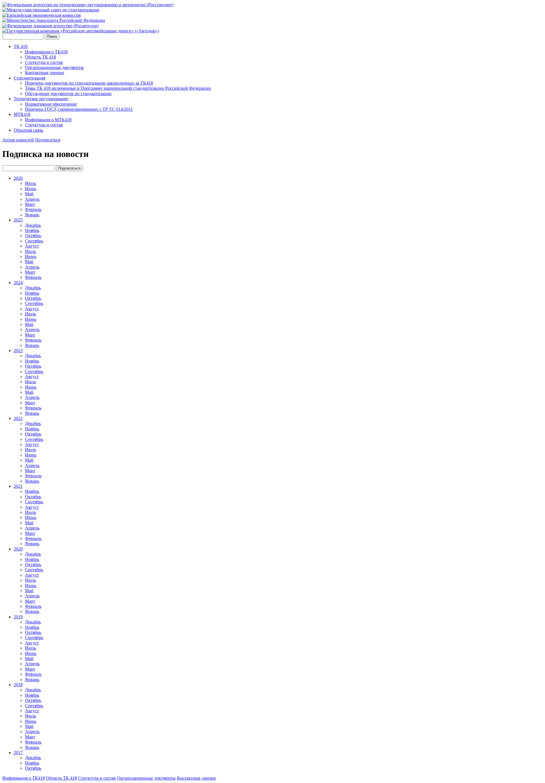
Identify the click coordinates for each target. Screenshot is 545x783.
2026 (18, 178)
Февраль (33, 209)
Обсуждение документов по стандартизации (68, 93)
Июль (30, 183)
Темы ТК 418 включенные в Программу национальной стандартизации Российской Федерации (118, 88)
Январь (32, 214)
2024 (18, 282)
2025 (18, 219)
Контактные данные (44, 72)
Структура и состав (44, 62)
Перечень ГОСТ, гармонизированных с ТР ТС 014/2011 (79, 109)
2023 (18, 350)
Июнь (30, 188)
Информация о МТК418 (48, 119)
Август (32, 246)
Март (30, 204)
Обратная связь (28, 130)
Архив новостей (18, 139)
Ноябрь (32, 230)
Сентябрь (34, 240)
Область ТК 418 (40, 57)
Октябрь (33, 235)
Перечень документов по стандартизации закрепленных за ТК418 (89, 83)
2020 (18, 549)
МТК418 (22, 114)
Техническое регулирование (41, 98)
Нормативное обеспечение (51, 104)
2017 (18, 752)
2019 (18, 616)
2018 (18, 684)
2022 (18, 418)
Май (29, 193)
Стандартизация (29, 78)
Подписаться (47, 139)
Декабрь (33, 225)
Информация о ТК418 (46, 51)
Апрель (32, 199)
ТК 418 (21, 46)
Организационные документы (54, 67)
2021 (18, 486)
